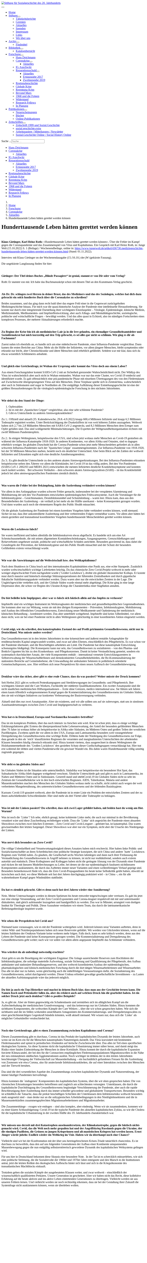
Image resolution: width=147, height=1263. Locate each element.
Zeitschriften (16, 121)
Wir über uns (23, 38)
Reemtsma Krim (25, 89)
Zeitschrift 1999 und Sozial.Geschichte (38, 125)
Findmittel (21, 44)
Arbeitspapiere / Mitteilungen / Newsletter (39, 131)
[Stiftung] (19, 16)
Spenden (21, 28)
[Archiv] (17, 42)
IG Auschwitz (24, 67)
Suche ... (6, 141)
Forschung (15, 54)
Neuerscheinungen (26, 112)
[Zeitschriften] (24, 122)
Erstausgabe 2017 (33, 76)
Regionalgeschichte (27, 83)
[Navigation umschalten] (2, 7)
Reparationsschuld (26, 70)
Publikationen (16, 109)
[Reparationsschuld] (38, 71)
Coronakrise (23, 60)
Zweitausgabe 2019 (34, 80)
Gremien (21, 21)
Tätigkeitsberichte (26, 18)
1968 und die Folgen (27, 96)
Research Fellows (26, 102)
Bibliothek (14, 47)
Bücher (20, 115)
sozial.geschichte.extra (28, 128)
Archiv (12, 41)
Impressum (22, 31)
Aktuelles (21, 25)
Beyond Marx (24, 92)
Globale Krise (24, 86)
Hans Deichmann (25, 57)
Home (12, 12)
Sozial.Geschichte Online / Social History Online (43, 134)
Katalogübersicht (25, 50)
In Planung (22, 105)
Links (19, 34)
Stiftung (13, 15)
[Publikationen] (25, 110)
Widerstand (22, 99)
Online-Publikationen (28, 118)
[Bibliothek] (21, 48)
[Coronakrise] (31, 61)
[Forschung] (22, 55)
